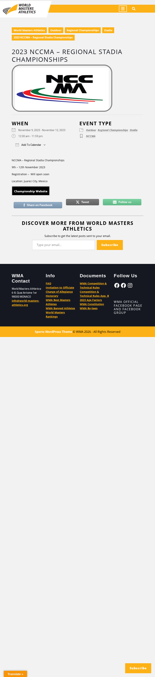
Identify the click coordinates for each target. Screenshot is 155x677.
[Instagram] (130, 285)
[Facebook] (117, 285)
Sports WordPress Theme (53, 332)
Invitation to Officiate (60, 287)
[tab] (123, 8)
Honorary (52, 296)
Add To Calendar (31, 144)
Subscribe (109, 245)
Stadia (108, 30)
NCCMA (90, 136)
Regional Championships (83, 30)
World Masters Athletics (29, 30)
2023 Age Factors (91, 300)
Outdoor (55, 30)
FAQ (48, 283)
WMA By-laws (89, 308)
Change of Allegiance (59, 291)
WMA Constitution (92, 304)
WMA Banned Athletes (60, 308)
